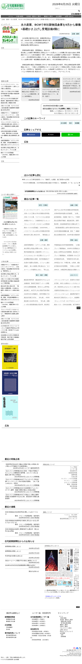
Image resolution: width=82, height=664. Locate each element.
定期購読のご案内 (71, 111)
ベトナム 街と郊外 (70, 515)
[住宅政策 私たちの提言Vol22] (10, 383)
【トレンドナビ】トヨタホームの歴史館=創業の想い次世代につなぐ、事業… (49, 224)
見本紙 (8, 629)
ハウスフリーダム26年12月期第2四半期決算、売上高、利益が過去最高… (47, 231)
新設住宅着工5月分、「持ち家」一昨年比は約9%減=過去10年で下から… (47, 297)
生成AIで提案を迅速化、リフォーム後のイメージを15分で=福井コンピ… (47, 262)
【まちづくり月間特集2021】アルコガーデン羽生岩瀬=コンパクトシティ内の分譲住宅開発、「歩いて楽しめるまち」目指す (22, 481)
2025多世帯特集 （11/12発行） (41, 639)
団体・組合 (74, 240)
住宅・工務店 (43, 205)
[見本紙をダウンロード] (59, 586)
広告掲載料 (9, 627)
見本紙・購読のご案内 (33, 16)
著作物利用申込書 (11, 637)
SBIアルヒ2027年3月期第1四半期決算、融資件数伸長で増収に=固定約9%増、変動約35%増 (10, 100)
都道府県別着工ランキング (68, 518)
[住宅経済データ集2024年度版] (10, 357)
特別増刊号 (35, 468)
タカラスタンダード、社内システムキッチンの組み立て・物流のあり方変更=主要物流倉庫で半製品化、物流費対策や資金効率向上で (71, 83)
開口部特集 (73, 486)
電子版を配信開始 (66, 623)
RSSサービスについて (66, 631)
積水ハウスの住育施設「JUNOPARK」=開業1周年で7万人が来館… (45, 227)
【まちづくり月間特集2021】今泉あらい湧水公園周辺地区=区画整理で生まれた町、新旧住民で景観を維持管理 (22, 496)
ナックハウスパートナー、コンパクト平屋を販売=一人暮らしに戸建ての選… (49, 210)
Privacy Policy (63, 655)
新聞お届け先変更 (66, 621)
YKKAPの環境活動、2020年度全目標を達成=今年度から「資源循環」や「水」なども (50, 183)
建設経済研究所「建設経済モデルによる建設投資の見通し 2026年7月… (47, 280)
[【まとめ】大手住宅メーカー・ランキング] (10, 39)
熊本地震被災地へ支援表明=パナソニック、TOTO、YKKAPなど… (45, 252)
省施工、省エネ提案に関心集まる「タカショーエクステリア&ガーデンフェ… (49, 266)
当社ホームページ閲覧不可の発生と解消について (21, 560)
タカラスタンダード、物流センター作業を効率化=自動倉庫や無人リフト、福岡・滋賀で (51, 93)
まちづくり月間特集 (32, 476)
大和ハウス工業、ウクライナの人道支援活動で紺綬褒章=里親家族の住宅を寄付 (10, 108)
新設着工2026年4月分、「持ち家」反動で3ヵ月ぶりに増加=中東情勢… (47, 301)
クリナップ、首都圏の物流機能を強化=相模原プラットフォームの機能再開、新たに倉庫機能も (30, 93)
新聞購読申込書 (10, 619)
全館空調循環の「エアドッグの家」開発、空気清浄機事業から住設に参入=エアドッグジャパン (10, 142)
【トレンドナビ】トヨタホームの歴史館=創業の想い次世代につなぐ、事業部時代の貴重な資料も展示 (10, 125)
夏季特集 (74, 475)
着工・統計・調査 (41, 275)
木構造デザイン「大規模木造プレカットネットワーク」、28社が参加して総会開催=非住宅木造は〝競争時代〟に (10, 116)
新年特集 (74, 488)
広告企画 (74, 476)
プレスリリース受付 (66, 628)
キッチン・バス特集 (70, 480)
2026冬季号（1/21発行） (39, 623)
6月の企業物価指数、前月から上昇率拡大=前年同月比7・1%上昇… (45, 287)
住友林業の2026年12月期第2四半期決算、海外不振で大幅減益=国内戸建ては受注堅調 (10, 337)
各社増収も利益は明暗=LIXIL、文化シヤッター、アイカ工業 (10, 148)
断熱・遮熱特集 (72, 484)
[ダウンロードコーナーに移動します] (10, 218)
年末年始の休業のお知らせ (13, 556)
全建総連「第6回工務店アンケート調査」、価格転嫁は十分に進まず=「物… (48, 283)
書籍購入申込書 (10, 621)
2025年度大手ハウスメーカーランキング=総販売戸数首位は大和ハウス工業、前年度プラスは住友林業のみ (10, 329)
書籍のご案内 (48, 16)
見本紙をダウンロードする (53, 596)
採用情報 (63, 636)
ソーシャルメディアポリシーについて (71, 651)
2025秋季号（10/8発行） (39, 625)
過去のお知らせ (34, 571)
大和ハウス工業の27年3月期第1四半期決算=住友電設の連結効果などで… (47, 213)
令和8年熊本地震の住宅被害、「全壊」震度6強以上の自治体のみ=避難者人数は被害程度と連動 (10, 134)
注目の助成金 (35, 518)
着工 (70, 123)
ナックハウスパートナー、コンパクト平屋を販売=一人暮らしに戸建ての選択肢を (10, 86)
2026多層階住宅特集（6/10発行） (41, 633)
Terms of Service (73, 655)
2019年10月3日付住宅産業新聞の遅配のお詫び (20, 565)
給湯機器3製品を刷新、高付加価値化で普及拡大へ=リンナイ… (44, 259)
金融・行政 (74, 205)
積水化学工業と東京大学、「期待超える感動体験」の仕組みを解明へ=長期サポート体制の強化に (10, 289)
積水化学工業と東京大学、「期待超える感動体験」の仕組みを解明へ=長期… (49, 235)
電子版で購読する (71, 113)
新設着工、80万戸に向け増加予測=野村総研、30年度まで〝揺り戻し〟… (47, 290)
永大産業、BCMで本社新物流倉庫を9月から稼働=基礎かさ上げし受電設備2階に (38, 19)
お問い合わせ (69, 16)
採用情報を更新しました (13, 546)
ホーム (10, 16)
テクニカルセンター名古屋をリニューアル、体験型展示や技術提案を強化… (48, 255)
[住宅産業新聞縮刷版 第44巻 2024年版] (10, 408)
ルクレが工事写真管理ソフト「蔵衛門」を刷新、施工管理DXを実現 (47, 179)
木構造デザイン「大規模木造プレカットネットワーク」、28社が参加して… (48, 220)
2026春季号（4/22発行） (39, 621)
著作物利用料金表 (11, 635)
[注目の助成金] (10, 30)
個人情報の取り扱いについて (74, 650)
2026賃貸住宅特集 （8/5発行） (41, 631)
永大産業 (64, 123)
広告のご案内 (64, 626)
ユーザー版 (28, 468)
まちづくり (74, 275)
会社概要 (59, 16)
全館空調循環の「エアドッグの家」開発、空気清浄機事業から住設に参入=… (49, 245)
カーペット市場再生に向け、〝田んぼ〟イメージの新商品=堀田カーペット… (49, 269)
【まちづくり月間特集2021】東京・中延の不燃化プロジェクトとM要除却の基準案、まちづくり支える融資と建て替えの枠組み (22, 473)
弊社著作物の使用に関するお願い (57, 191)
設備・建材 (5, 19)
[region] (51, 157)
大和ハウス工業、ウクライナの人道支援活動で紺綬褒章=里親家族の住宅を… (49, 217)
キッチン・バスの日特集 (69, 478)
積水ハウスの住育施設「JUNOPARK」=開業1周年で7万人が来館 (9, 155)
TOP (78, 308)
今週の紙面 (19, 16)
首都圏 (77, 123)
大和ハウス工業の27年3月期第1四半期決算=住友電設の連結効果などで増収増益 (10, 93)
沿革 (62, 634)
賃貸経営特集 (73, 473)
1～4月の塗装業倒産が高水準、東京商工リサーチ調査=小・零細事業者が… (48, 304)
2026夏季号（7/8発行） (38, 619)
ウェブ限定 (73, 467)
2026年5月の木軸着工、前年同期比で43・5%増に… (41, 294)
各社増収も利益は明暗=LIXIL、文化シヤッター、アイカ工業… (44, 248)
